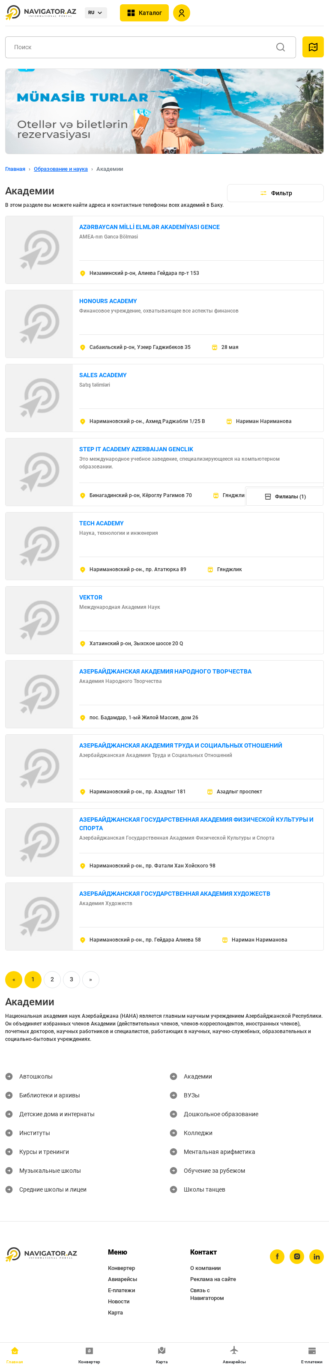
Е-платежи (121, 1290)
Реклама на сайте (213, 1279)
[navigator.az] (41, 1255)
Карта (115, 1312)
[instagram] (297, 1256)
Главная (15, 169)
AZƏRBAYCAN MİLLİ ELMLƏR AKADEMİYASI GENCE (149, 227)
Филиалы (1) (290, 497)
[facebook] (277, 1256)
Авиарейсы (122, 1279)
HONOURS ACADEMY (108, 301)
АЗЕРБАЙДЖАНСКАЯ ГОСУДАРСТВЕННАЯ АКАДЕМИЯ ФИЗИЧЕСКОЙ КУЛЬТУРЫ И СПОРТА (196, 824)
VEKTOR (90, 597)
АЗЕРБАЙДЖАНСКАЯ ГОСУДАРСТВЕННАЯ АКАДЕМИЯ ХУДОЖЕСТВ (174, 893)
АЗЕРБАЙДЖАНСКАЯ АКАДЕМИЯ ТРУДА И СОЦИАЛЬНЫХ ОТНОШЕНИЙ (180, 745)
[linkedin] (316, 1256)
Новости (118, 1301)
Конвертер (121, 1268)
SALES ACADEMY (103, 375)
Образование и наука (61, 169)
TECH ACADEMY (101, 523)
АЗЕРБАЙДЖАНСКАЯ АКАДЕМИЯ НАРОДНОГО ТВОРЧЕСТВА (165, 671)
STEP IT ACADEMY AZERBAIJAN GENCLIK (136, 449)
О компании (205, 1268)
